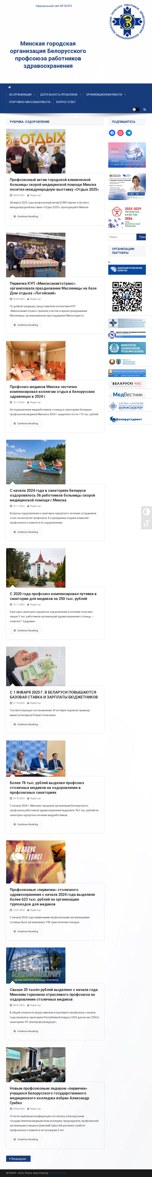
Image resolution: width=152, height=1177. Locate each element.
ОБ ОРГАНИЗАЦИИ (20, 94)
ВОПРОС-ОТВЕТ (66, 102)
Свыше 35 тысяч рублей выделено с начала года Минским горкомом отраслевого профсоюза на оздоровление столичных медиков (54, 994)
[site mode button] (136, 109)
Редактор (35, 195)
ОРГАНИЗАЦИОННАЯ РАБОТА (104, 94)
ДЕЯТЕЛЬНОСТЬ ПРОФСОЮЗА (58, 94)
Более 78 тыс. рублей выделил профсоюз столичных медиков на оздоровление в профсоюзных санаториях (47, 788)
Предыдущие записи (21, 1158)
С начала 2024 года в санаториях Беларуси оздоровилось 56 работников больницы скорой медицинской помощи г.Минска (52, 495)
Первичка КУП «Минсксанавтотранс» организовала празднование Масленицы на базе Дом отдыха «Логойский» (53, 288)
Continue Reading (27, 216)
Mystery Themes (57, 1173)
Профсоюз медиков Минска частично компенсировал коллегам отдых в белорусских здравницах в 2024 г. (52, 392)
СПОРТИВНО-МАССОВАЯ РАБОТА (29, 102)
